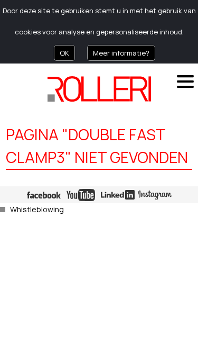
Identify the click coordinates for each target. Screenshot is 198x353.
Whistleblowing (37, 209)
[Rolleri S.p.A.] (99, 89)
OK (64, 53)
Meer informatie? (121, 53)
